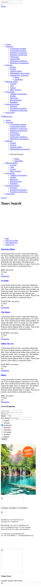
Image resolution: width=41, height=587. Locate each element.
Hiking (3, 375)
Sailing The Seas (7, 343)
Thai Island (5, 312)
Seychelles (5, 281)
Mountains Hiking (8, 249)
